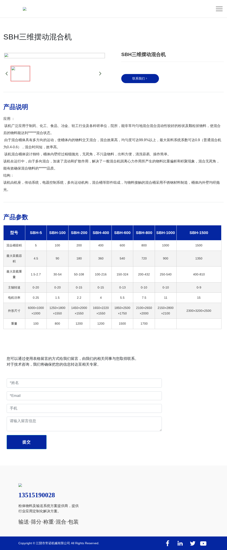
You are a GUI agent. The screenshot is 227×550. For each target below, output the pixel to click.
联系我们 (138, 78)
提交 (26, 442)
